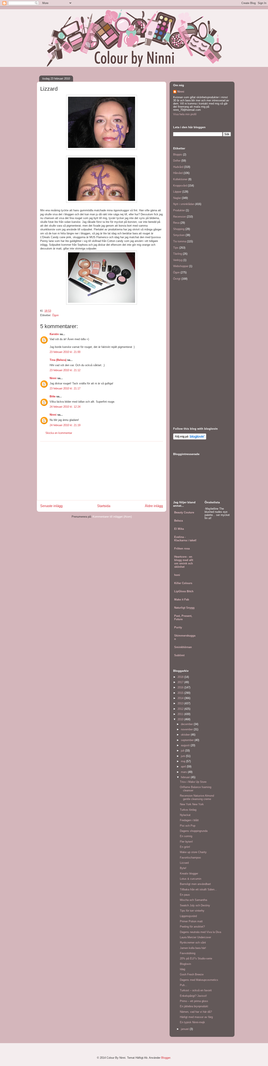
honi (177, 575)
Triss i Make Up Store (193, 781)
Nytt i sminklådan (183, 204)
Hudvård (178, 166)
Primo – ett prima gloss (194, 1001)
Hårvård (178, 173)
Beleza (178, 520)
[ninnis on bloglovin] (189, 438)
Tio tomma (179, 241)
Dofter (176, 160)
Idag (182, 969)
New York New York (192, 804)
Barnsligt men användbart (195, 884)
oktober (186, 734)
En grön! (185, 846)
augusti (186, 745)
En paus (185, 894)
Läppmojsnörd (188, 916)
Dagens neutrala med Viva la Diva (200, 932)
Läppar (177, 191)
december (187, 724)
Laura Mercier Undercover (195, 937)
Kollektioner (180, 179)
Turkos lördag (188, 809)
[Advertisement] (101, 471)
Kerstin (54, 334)
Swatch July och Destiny (195, 905)
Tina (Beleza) (58, 359)
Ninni (53, 378)
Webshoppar (180, 266)
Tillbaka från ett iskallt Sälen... (198, 889)
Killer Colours (183, 583)
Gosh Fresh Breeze (192, 974)
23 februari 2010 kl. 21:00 (65, 352)
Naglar (177, 198)
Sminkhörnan (183, 647)
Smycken (179, 235)
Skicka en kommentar (58, 432)
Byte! (183, 868)
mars (184, 772)
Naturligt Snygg (184, 607)
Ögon (55, 315)
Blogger (165, 1057)
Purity (178, 627)
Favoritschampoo (190, 857)
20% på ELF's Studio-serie (196, 958)
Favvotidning (187, 953)
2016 (181, 687)
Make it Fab (181, 599)
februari (186, 777)
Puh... (183, 985)
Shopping (178, 229)
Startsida (103, 506)
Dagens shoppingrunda (193, 830)
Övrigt (176, 278)
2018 (181, 676)
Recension (179, 216)
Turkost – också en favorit (196, 990)
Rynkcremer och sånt (193, 942)
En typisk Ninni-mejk (192, 1022)
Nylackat (185, 815)
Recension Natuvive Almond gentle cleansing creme (197, 797)
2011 (181, 714)
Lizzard (184, 862)
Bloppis (177, 154)
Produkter (179, 210)
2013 (181, 703)
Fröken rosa (182, 548)
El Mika (179, 528)
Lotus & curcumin (190, 878)
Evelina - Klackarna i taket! (185, 538)
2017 (181, 682)
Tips (175, 247)
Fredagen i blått (189, 820)
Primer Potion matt (191, 921)
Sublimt (179, 655)
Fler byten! (186, 841)
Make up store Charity (193, 852)
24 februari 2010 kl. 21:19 (65, 425)
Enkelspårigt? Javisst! (193, 995)
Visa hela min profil (184, 114)
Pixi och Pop (187, 825)
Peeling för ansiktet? (192, 926)
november (187, 729)
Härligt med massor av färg (196, 1017)
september (188, 740)
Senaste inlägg (51, 506)
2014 (181, 698)
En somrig (186, 836)
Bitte (52, 396)
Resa (176, 222)
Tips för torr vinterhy (192, 910)
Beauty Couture (184, 512)
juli (183, 750)
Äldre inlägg (154, 506)
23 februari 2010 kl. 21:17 (65, 388)
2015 (181, 692)
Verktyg (177, 260)
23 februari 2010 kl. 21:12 (65, 370)
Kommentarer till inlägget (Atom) (112, 516)
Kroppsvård (180, 185)
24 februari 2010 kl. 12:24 (65, 406)
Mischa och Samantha (193, 900)
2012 (181, 708)
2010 (181, 719)
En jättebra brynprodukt (194, 1006)
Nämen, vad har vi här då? (196, 1011)
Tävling (177, 253)
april (184, 766)
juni (183, 756)
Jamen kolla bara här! (193, 948)
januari (185, 1029)
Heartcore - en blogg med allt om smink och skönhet (183, 561)
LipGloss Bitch (183, 591)
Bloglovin (185, 964)
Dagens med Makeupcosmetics (199, 979)
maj (183, 761)
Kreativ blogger (189, 873)
